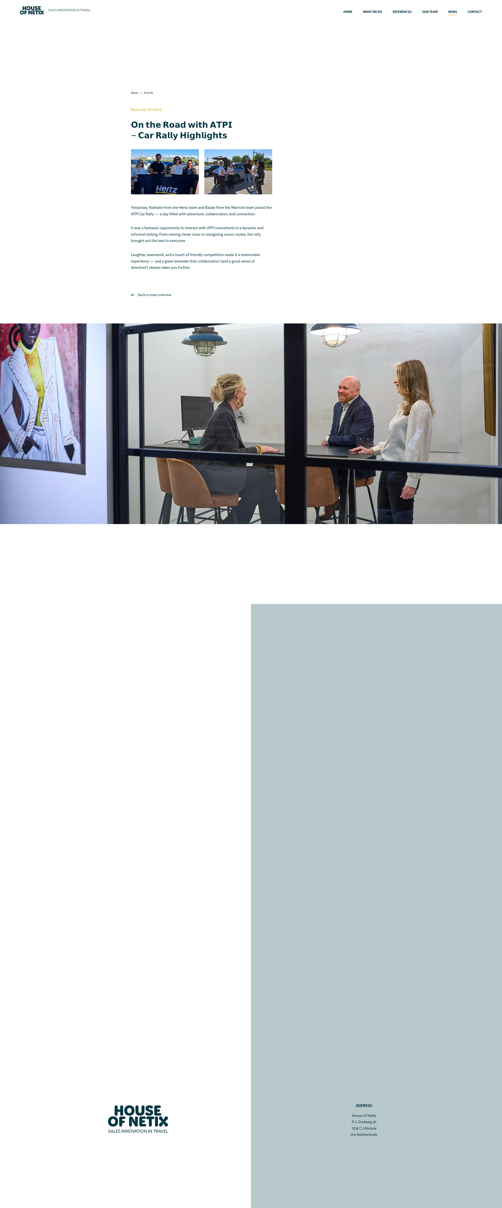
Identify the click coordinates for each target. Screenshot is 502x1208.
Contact (475, 12)
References (402, 12)
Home (347, 12)
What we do (372, 12)
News (452, 12)
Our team (430, 12)
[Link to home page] (55, 10)
